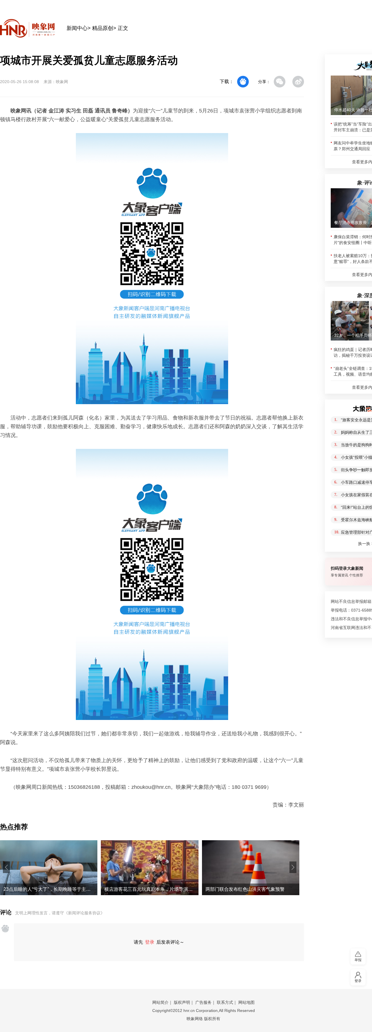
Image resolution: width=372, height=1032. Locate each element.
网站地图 (246, 1002)
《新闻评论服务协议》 (84, 913)
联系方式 (225, 1002)
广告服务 (203, 1002)
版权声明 (182, 1002)
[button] (6, 867)
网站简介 (160, 1002)
